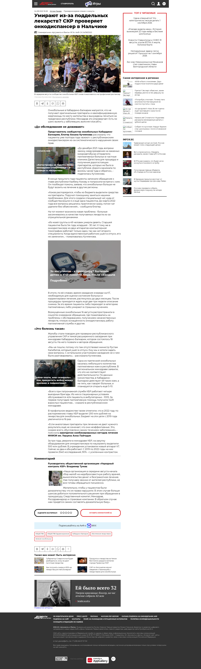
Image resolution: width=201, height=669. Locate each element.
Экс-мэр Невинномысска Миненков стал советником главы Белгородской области (145, 64)
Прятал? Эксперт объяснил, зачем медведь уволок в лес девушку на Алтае (149, 93)
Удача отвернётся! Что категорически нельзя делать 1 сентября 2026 (144, 20)
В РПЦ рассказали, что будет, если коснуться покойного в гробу (149, 162)
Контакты (76, 619)
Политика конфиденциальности (144, 619)
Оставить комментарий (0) (100, 513)
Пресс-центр (82, 616)
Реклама (94, 616)
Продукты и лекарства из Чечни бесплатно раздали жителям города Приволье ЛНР (103, 561)
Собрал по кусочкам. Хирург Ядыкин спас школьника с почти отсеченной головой (150, 129)
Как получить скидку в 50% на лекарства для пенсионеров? (59, 568)
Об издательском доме (63, 616)
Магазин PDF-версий (110, 616)
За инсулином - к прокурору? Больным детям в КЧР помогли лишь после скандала (82, 273)
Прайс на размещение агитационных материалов (105, 619)
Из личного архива (61, 97)
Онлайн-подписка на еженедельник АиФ (139, 616)
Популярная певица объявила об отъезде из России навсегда (147, 171)
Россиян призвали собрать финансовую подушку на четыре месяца (148, 190)
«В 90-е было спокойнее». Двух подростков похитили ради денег (149, 82)
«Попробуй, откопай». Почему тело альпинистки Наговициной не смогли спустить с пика (150, 102)
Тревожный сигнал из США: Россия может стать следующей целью (149, 144)
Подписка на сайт (61, 619)
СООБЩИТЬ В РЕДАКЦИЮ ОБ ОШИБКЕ (68, 622)
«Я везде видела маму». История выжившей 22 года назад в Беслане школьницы (145, 31)
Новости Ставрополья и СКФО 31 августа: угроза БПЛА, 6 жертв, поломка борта (144, 42)
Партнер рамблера (76, 659)
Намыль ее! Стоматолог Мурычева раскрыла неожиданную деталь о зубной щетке (149, 120)
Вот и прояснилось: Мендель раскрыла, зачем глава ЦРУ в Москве (150, 153)
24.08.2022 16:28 (41, 11)
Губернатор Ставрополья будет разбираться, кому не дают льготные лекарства (59, 561)
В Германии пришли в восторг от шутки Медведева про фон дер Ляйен (150, 180)
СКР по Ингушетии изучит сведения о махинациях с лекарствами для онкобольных (102, 569)
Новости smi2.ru (43, 607)
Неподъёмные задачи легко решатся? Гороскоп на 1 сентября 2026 (145, 53)
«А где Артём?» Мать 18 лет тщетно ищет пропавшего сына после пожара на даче (149, 111)
